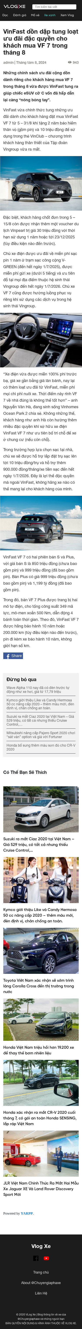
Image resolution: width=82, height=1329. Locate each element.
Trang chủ (41, 1272)
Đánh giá (19, 15)
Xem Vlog (67, 15)
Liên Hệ (41, 1293)
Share (16, 656)
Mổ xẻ (35, 15)
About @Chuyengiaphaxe (41, 1283)
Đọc (5, 15)
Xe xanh (50, 15)
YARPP (27, 1213)
